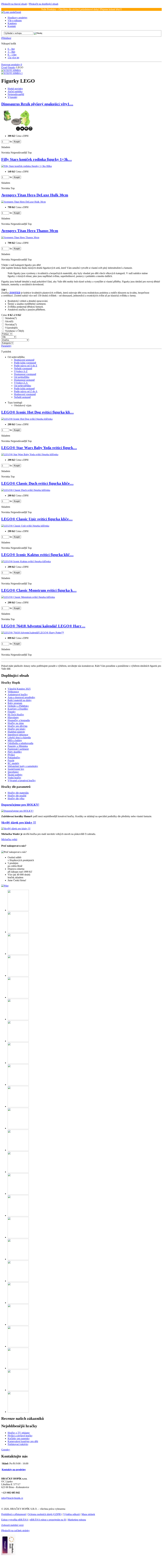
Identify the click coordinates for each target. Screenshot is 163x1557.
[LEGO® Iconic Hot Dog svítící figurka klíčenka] (27, 419)
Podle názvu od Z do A (25, 391)
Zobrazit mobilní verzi (12, 1525)
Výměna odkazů (71, 1514)
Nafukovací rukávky (18, 1444)
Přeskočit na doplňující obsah (43, 4)
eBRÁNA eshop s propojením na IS (48, 1519)
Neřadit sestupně (22, 397)
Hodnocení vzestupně (25, 394)
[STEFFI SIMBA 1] (12, 73)
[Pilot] (4, 885)
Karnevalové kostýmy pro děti (23, 1441)
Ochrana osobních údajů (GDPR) (44, 1514)
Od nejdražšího (21, 377)
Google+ (5, 1449)
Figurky (12, 67)
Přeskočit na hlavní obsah (14, 4)
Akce (9, 321)
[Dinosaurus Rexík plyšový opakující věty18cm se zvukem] (17, 130)
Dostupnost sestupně (24, 380)
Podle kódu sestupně (24, 388)
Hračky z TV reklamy (19, 1432)
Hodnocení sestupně (24, 360)
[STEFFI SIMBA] (11, 70)
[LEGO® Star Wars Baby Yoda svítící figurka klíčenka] (29, 454)
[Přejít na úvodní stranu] (11, 12)
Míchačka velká (9, 839)
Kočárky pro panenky (19, 1438)
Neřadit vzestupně (23, 368)
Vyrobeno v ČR (14, 331)
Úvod (4, 67)
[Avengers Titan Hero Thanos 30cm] (20, 237)
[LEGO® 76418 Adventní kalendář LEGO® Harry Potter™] (32, 632)
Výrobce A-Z (21, 371)
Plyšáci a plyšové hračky (20, 1435)
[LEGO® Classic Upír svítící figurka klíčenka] (25, 525)
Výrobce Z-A (21, 382)
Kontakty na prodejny (14, 1469)
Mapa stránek (88, 1514)
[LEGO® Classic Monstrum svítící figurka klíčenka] (28, 597)
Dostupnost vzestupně (25, 374)
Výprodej (11, 327)
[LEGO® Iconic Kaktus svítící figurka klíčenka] (26, 561)
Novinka (11, 324)
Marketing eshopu (77, 1519)
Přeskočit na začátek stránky (15, 1530)
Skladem (11, 318)
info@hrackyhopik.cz (12, 1498)
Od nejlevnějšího (22, 385)
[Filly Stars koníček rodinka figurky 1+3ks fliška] (26, 166)
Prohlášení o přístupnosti (13, 1514)
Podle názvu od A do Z (25, 365)
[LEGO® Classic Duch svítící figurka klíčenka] (25, 490)
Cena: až (11, 315)
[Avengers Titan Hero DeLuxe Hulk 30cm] (23, 201)
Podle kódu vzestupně (25, 362)
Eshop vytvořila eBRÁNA (14, 1519)
